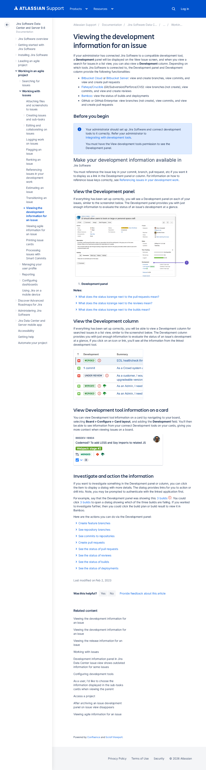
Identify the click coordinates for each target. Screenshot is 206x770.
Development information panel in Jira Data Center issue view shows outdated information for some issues (99, 663)
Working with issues (86, 651)
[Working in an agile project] (164, 24)
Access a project (84, 696)
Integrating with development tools (108, 137)
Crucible (97, 87)
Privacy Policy (117, 758)
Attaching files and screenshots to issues (37, 105)
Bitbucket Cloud (91, 78)
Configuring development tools (93, 674)
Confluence (93, 737)
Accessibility (26, 330)
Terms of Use (139, 758)
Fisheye (86, 87)
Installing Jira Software (33, 55)
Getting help (26, 336)
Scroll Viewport (114, 737)
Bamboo (86, 95)
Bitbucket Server (117, 78)
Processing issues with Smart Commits (36, 254)
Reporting (28, 274)
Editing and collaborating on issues (36, 129)
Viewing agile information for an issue (35, 230)
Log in (185, 8)
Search (173, 9)
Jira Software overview (33, 38)
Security (159, 758)
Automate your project (32, 342)
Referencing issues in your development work (149, 180)
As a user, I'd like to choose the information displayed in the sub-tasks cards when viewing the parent (98, 685)
